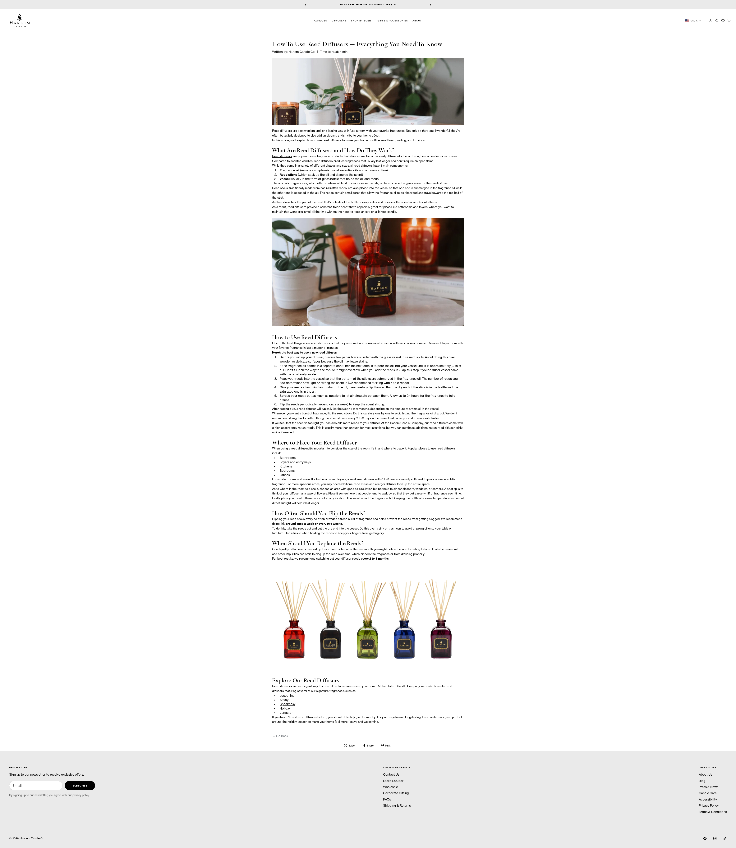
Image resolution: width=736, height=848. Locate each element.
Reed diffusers (282, 156)
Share (370, 745)
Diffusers (339, 20)
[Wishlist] (722, 20)
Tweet (352, 745)
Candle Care (708, 793)
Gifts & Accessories (393, 20)
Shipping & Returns (397, 805)
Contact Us (391, 774)
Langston (286, 713)
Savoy (284, 700)
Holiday (285, 708)
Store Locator (393, 781)
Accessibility (708, 799)
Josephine (287, 695)
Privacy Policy (709, 805)
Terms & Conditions (713, 812)
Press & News (708, 787)
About (417, 20)
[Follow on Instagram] (715, 838)
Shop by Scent (362, 20)
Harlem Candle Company (406, 423)
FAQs (387, 799)
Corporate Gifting (396, 793)
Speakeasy (287, 704)
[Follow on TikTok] (725, 838)
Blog (702, 781)
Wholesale (390, 787)
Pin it (387, 745)
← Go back (280, 736)
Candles (320, 20)
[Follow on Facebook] (705, 838)
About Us (705, 774)
